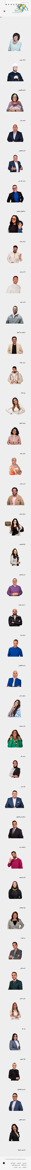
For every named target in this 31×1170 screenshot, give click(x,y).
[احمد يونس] (15, 254)
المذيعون (19, 1163)
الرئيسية (24, 1163)
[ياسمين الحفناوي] (15, 1071)
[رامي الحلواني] (15, 647)
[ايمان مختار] (15, 223)
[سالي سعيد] (15, 435)
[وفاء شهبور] (15, 1041)
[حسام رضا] (15, 617)
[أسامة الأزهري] (15, 72)
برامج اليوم (13, 1163)
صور (20, 1167)
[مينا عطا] (15, 375)
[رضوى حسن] (15, 678)
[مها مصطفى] (15, 890)
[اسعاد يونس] (15, 42)
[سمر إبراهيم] (15, 556)
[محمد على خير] (15, 163)
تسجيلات (24, 1167)
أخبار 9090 (24, 1165)
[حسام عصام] (15, 496)
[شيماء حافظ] (15, 405)
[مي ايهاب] (15, 920)
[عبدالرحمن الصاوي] (15, 799)
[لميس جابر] (15, 102)
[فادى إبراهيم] (15, 859)
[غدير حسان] (15, 466)
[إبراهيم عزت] (15, 829)
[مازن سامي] (15, 980)
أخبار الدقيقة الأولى (16, 1165)
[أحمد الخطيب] (15, 133)
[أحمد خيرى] (15, 284)
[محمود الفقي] (15, 1101)
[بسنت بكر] (15, 738)
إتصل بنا (15, 1167)
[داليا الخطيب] (15, 526)
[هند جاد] (15, 1011)
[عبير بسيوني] (15, 708)
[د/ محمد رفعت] (15, 587)
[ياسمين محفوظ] (15, 1132)
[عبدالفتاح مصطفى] (15, 193)
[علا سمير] (15, 768)
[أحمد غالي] (15, 950)
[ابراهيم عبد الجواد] (15, 314)
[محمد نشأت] (15, 344)
